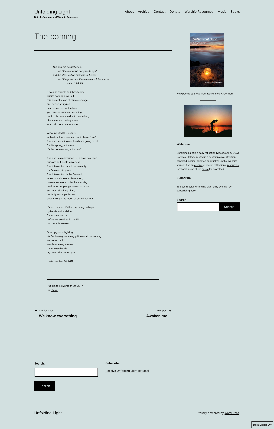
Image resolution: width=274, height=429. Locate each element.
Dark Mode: (260, 424)
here (193, 190)
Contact (160, 11)
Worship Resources (199, 11)
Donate (175, 11)
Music (222, 11)
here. (231, 93)
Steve (54, 290)
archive (198, 165)
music (205, 169)
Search (181, 199)
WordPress (232, 413)
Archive (143, 11)
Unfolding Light (52, 12)
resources (233, 165)
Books (235, 11)
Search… (40, 363)
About (129, 11)
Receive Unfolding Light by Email (127, 370)
